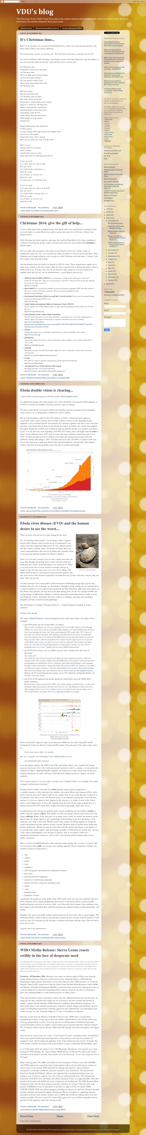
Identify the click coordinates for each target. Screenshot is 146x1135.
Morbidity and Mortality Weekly (80, 673)
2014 (108, 218)
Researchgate (108, 134)
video (37, 62)
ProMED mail (109, 201)
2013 (108, 284)
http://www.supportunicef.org (34, 311)
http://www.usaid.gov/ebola (33, 363)
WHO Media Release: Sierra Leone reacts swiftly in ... (116, 244)
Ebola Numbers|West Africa (47, 28)
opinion (62, 938)
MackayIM (110, 292)
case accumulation (33, 511)
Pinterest (107, 130)
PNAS (61, 660)
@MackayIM (108, 119)
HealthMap (108, 198)
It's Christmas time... (37, 39)
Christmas (30, 378)
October (111, 253)
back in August (42, 229)
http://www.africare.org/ (32, 334)
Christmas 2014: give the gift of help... (51, 223)
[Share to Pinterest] (62, 208)
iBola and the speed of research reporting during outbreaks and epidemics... (114, 51)
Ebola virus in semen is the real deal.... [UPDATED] (114, 68)
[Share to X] (58, 208)
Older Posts (93, 1116)
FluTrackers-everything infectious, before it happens (113, 186)
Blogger (116, 1130)
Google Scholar (109, 132)
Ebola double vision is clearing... (46, 390)
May (110, 268)
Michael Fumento (36, 618)
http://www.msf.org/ (31, 285)
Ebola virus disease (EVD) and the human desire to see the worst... (54, 525)
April (110, 271)
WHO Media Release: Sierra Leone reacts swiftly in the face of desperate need (54, 952)
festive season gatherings (47, 599)
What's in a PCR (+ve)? (112, 151)
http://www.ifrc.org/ (31, 301)
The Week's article (32, 642)
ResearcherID (108, 137)
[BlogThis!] (56, 208)
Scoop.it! (107, 124)
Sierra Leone (55, 1110)
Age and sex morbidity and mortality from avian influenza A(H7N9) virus (114, 75)
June (110, 265)
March (111, 274)
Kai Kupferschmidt (111, 182)
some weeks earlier (38, 639)
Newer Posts (26, 1116)
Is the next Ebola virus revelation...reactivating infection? (113, 90)
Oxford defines (60, 756)
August (111, 259)
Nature (49, 660)
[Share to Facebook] (60, 208)
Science (39, 670)
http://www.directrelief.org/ (33, 293)
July (110, 262)
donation (38, 378)
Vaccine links (26, 28)
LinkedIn (107, 126)
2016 (108, 212)
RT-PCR (107, 156)
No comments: (44, 208)
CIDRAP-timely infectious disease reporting (114, 192)
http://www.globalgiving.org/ (34, 345)
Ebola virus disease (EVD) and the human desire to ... (117, 238)
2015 (108, 215)
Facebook (107, 128)
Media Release (44, 1110)
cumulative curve (48, 511)
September (112, 256)
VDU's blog (34, 12)
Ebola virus (30, 211)
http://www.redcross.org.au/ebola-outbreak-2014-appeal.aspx (44, 371)
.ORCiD (106, 121)
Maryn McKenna (110, 195)
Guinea (82, 511)
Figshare (107, 141)
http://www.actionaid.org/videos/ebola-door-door (40, 355)
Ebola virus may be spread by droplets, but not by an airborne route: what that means (114, 60)
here (65, 670)
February (112, 277)
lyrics (56, 211)
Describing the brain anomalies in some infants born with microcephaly (114, 44)
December (112, 221)
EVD (51, 211)
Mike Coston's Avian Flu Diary (113, 175)
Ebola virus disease (42, 211)
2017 (108, 209)
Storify (106, 139)
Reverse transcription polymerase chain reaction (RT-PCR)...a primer (114, 83)
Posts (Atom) (35, 1121)
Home (60, 1116)
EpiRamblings (109, 167)
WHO (63, 1110)
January (111, 280)
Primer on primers (111, 153)
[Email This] (54, 208)
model (56, 938)
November (112, 250)
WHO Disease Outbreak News (113, 171)
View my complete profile (114, 295)
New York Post (71, 588)
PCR (105, 159)
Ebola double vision (69, 396)
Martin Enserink (110, 179)
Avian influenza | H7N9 (72, 28)
